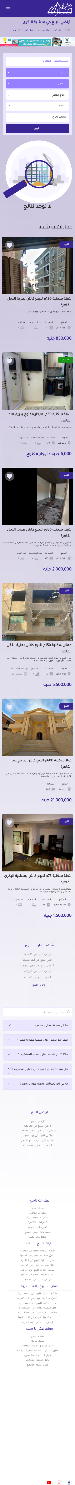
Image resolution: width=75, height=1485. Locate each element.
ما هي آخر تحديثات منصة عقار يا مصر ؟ (44, 1084)
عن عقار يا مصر (27, 1432)
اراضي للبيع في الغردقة (37, 1126)
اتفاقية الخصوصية (60, 1445)
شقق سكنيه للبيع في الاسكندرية (37, 1293)
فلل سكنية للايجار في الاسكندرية (37, 1308)
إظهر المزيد (37, 985)
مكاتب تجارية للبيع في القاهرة (37, 1270)
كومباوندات (65, 1426)
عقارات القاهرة (37, 1213)
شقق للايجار (38, 1341)
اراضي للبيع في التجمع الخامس (37, 1131)
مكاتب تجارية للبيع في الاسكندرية (37, 1313)
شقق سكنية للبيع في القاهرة (37, 1251)
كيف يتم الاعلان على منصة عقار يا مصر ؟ (42, 1040)
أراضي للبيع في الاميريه (37, 977)
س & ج (67, 1439)
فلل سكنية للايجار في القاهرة (37, 1265)
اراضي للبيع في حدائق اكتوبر (37, 1140)
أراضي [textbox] (61, 83)
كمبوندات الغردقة (38, 1227)
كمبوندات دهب (37, 1237)
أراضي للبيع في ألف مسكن (37, 960)
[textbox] (37, 95)
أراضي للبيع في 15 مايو (37, 954)
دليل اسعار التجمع (37, 1365)
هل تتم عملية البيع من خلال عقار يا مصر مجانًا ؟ (38, 1069)
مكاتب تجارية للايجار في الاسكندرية (37, 1317)
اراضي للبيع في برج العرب (37, 1135)
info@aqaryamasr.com (41, 1465)
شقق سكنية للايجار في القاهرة (37, 1256)
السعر (62, 105)
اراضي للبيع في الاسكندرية (37, 1322)
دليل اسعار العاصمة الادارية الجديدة (37, 1351)
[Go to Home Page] (68, 30)
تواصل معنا (29, 1439)
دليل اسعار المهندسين (37, 1355)
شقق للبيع (37, 1336)
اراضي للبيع (37, 1121)
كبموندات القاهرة (37, 1222)
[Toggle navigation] (8, 9)
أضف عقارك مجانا (26, 1420)
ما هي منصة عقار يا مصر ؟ (51, 1025)
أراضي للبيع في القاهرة (37, 1279)
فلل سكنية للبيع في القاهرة (37, 1260)
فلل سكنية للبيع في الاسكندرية (37, 1303)
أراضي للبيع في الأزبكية (37, 971)
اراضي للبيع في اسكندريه (37, 1145)
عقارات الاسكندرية (37, 1218)
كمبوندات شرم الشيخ (37, 1232)
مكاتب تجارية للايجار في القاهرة (37, 1275)
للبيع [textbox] (62, 72)
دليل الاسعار (29, 1426)
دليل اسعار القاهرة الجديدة (37, 1346)
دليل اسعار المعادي (37, 1360)
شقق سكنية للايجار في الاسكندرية (38, 1298)
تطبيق (38, 128)
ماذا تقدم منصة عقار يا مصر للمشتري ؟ (43, 1054)
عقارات (67, 1420)
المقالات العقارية (61, 1432)
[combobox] (37, 72)
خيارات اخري (59, 117)
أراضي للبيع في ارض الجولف (37, 966)
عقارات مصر (38, 1208)
